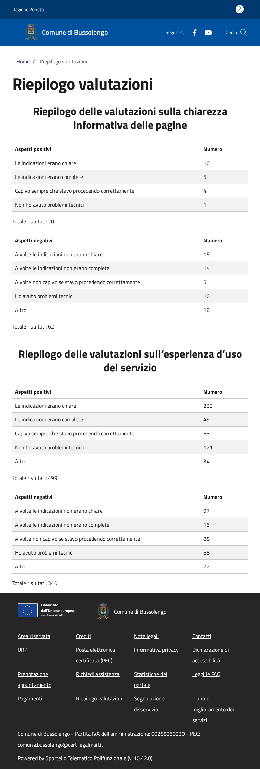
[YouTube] (205, 32)
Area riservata (34, 636)
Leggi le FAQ (206, 674)
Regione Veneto (28, 9)
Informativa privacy (156, 649)
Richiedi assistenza (98, 674)
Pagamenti (30, 698)
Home (23, 61)
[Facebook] (192, 32)
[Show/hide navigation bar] (10, 31)
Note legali (146, 636)
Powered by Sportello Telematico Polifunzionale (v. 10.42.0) (85, 758)
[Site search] (244, 32)
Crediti (83, 636)
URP (22, 649)
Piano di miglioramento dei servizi (213, 709)
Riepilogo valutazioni (100, 698)
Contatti (201, 636)
